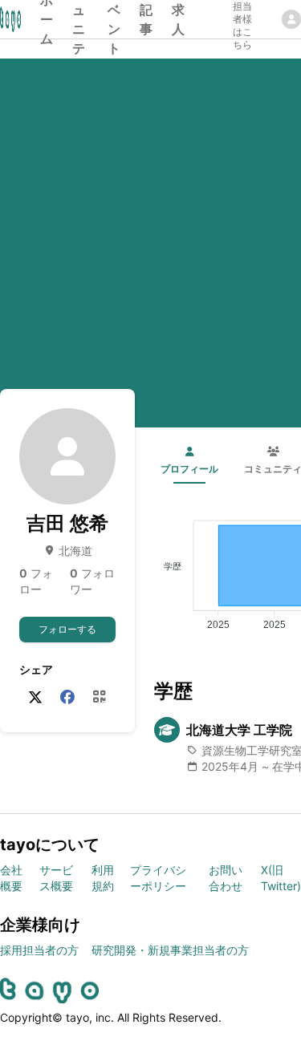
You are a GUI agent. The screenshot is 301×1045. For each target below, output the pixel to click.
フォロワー (92, 581)
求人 (178, 19)
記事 (146, 19)
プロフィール (189, 469)
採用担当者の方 (39, 950)
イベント (114, 19)
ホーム (46, 19)
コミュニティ (78, 19)
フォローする (67, 629)
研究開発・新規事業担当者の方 (170, 950)
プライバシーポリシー (158, 878)
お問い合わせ (225, 878)
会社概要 (11, 878)
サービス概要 (56, 878)
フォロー (36, 581)
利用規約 (103, 878)
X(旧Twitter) (281, 878)
